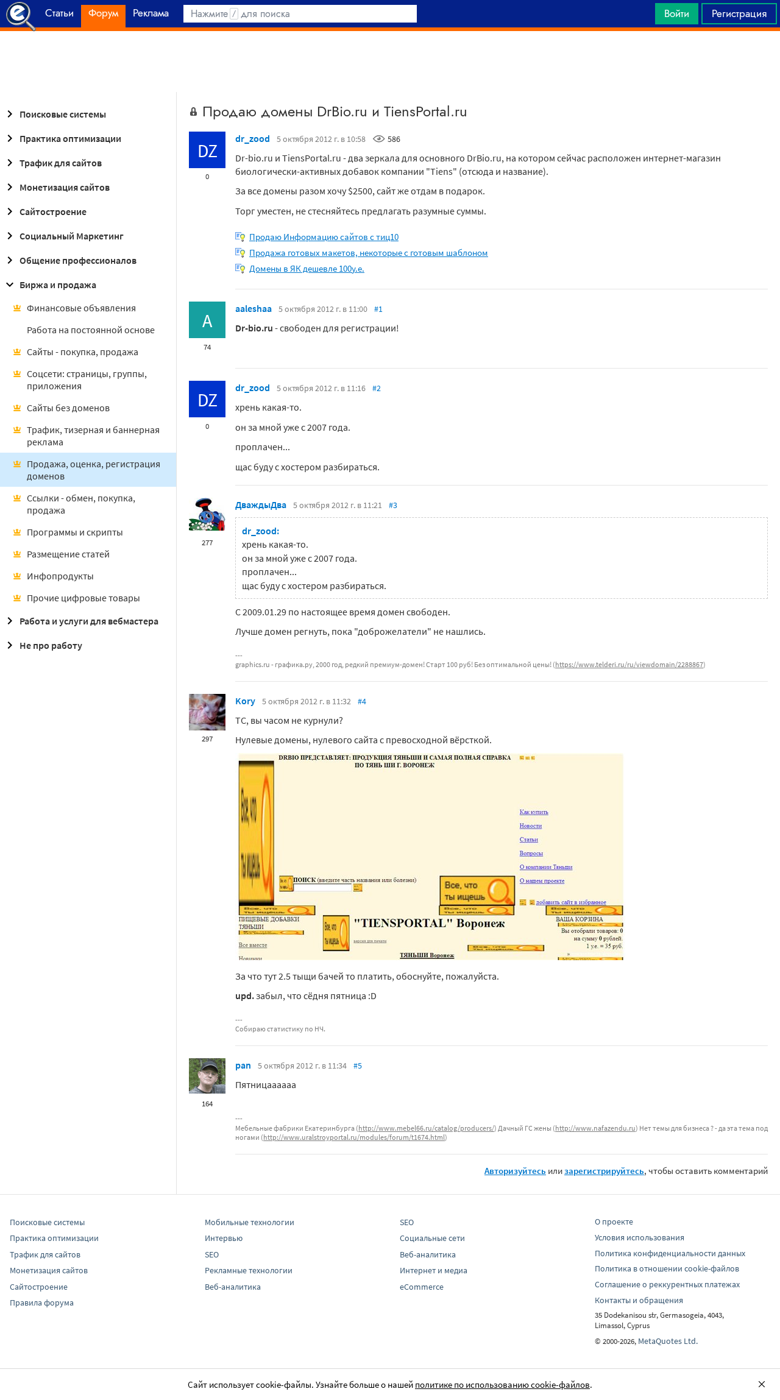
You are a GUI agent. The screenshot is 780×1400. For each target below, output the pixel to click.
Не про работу (51, 645)
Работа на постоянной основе (91, 329)
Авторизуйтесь (515, 1170)
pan (243, 1065)
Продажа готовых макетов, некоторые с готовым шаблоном (368, 252)
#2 (376, 388)
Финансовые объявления (81, 308)
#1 (378, 308)
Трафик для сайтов (61, 163)
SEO (212, 1254)
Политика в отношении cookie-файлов (667, 1268)
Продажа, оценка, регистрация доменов (93, 470)
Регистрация (739, 13)
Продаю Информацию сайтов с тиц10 (324, 236)
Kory (245, 701)
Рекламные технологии (248, 1270)
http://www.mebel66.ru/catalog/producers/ (426, 1128)
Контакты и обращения (639, 1300)
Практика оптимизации (70, 138)
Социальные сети (432, 1237)
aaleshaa (253, 308)
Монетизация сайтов (65, 187)
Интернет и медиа (433, 1270)
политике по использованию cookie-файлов (502, 1384)
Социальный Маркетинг (72, 236)
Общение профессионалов (78, 260)
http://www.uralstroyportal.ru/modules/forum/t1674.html (354, 1137)
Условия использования (639, 1237)
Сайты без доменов (68, 407)
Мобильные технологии (249, 1222)
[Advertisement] (390, 61)
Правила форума (42, 1302)
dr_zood (252, 138)
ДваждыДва (260, 504)
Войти (676, 13)
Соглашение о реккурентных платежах (667, 1284)
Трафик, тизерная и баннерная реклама (93, 435)
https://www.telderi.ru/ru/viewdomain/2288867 (629, 664)
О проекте (614, 1221)
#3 (393, 505)
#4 (362, 701)
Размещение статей (68, 554)
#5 (357, 1065)
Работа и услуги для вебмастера (89, 621)
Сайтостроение (53, 211)
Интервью (224, 1237)
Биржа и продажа (58, 284)
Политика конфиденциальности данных (670, 1253)
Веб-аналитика (233, 1286)
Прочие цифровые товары (83, 598)
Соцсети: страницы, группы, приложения (87, 379)
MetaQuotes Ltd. (668, 1340)
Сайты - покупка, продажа (82, 351)
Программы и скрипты (75, 532)
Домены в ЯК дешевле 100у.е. (306, 268)
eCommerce (422, 1286)
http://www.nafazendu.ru (595, 1128)
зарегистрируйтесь (604, 1170)
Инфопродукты (60, 576)
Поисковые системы (63, 114)
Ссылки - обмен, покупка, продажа (81, 504)
